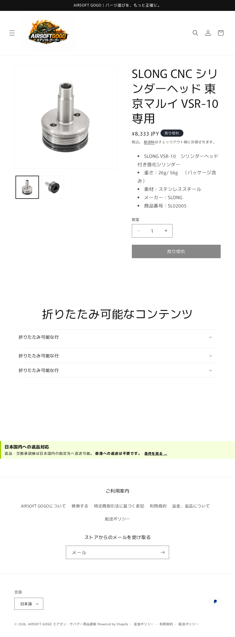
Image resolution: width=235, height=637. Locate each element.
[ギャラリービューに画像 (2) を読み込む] (53, 187)
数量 (136, 219)
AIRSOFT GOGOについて (43, 506)
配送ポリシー (117, 519)
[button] (12, 33)
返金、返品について (191, 506)
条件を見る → (155, 453)
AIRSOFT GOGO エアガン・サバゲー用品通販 (62, 624)
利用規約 (158, 506)
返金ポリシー (144, 624)
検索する (80, 506)
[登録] (162, 552)
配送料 (149, 141)
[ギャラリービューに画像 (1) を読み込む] (27, 187)
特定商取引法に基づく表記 (119, 506)
